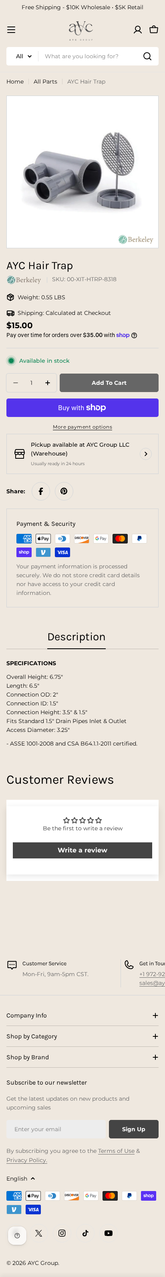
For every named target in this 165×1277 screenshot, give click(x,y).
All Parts (45, 81)
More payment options (82, 427)
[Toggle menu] (11, 30)
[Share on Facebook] (41, 491)
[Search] (147, 56)
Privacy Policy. (26, 1160)
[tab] (76, 639)
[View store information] (146, 454)
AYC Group (43, 1263)
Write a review (82, 850)
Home (15, 81)
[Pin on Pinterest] (64, 491)
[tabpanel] (82, 703)
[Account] (138, 30)
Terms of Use (116, 1150)
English (16, 1178)
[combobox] (82, 56)
